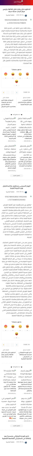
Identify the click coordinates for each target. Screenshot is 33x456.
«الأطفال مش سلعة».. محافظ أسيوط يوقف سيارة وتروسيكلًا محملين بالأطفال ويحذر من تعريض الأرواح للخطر (9, 162)
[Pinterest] (8, 92)
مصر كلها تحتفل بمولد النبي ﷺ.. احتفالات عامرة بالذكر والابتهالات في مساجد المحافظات (24, 134)
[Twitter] (12, 92)
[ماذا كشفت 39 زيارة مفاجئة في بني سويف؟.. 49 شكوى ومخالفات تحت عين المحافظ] (8, 375)
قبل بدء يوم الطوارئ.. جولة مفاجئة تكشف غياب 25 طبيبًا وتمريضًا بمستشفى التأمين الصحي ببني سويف (24, 414)
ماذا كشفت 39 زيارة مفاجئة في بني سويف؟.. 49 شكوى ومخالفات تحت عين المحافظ (10, 386)
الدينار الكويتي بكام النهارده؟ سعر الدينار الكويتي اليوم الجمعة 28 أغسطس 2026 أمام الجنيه (9, 134)
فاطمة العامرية (10, 15)
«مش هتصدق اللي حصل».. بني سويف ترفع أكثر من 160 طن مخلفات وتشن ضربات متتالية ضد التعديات (25, 161)
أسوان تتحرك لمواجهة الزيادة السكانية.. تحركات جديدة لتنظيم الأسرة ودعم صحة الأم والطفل (25, 386)
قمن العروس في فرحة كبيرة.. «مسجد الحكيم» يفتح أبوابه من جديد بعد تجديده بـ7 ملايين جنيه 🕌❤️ (8, 414)
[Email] (3, 92)
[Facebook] (16, 92)
